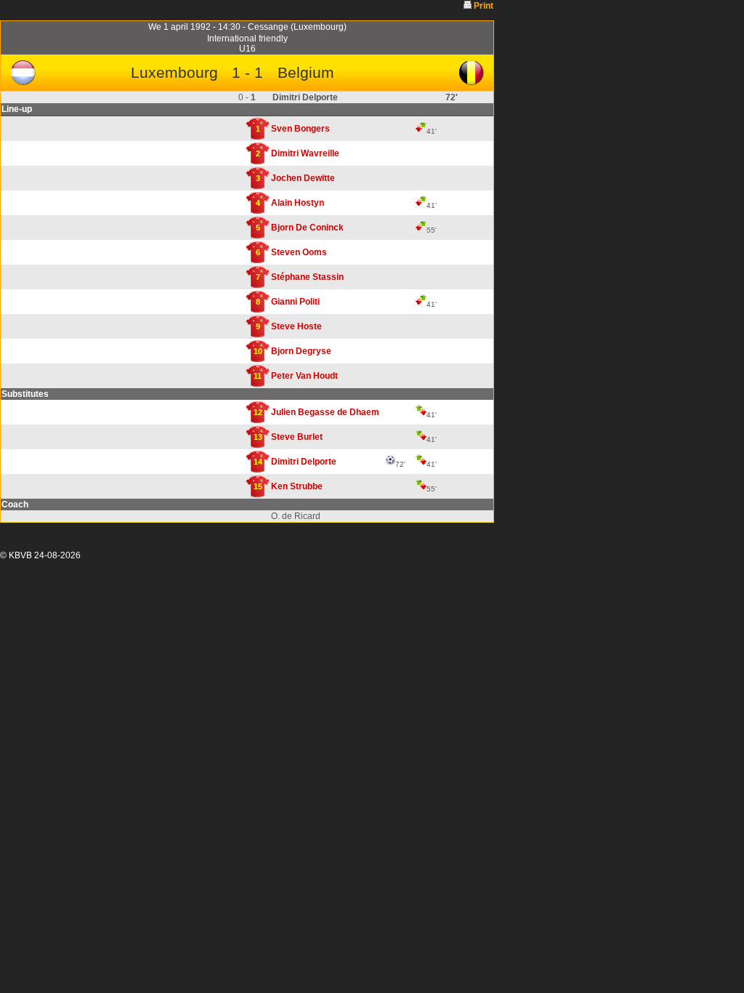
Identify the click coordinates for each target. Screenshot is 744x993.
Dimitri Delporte (303, 462)
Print (483, 6)
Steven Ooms (299, 252)
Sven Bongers (300, 129)
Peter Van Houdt (304, 376)
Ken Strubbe (297, 486)
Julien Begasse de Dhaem (325, 412)
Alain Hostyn (297, 203)
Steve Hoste (296, 326)
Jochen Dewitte (303, 178)
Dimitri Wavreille (305, 153)
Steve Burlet (297, 437)
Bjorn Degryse (301, 351)
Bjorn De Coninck (307, 227)
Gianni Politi (295, 302)
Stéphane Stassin (307, 277)
